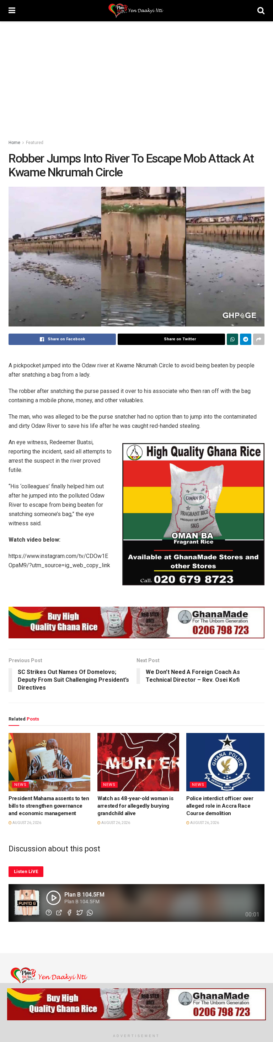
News (20, 784)
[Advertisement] (136, 74)
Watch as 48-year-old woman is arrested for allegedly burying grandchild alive (135, 806)
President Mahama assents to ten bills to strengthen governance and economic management (49, 806)
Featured (34, 142)
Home (14, 142)
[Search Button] (260, 10)
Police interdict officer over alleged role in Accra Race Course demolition (219, 806)
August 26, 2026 (26, 823)
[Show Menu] (12, 10)
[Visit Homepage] (136, 11)
